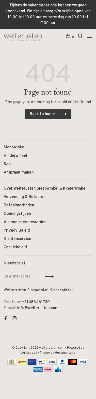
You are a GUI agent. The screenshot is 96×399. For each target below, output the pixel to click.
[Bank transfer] (52, 363)
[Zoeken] (81, 37)
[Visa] (83, 363)
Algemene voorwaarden (25, 222)
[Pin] (32, 363)
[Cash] (11, 363)
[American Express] (38, 371)
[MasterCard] (72, 363)
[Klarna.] (48, 371)
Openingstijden (17, 213)
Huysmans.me (65, 353)
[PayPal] (62, 363)
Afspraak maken (19, 172)
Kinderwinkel (15, 155)
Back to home (42, 114)
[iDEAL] (21, 363)
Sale (8, 164)
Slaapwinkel (14, 147)
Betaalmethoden (19, 205)
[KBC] (58, 371)
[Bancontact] (42, 363)
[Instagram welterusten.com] (14, 319)
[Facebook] (6, 319)
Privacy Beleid (17, 230)
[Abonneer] (48, 276)
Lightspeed (29, 353)
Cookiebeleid (15, 247)
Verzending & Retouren (25, 197)
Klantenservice (17, 239)
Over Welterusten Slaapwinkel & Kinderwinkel (45, 188)
